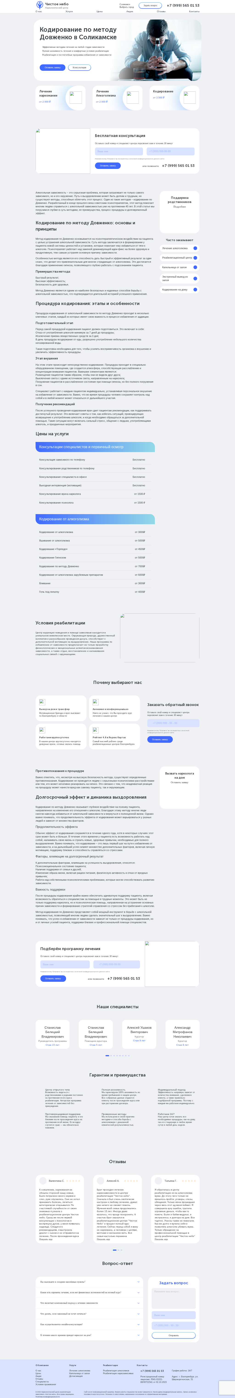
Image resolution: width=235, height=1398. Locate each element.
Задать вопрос (150, 5)
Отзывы (161, 11)
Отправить (174, 1335)
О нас (39, 11)
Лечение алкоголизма (174, 248)
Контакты (194, 11)
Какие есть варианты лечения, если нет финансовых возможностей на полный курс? (80, 1292)
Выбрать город (127, 7)
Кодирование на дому (174, 289)
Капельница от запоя (174, 267)
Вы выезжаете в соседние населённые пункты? (62, 1282)
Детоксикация (76, 1376)
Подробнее (179, 206)
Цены (100, 11)
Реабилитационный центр (177, 257)
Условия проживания (46, 1384)
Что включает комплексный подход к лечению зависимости (69, 1303)
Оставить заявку (53, 67)
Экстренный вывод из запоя (175, 278)
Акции (129, 11)
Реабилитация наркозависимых (118, 1373)
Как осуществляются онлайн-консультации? (61, 1324)
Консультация (79, 67)
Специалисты (42, 1382)
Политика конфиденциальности (48, 1397)
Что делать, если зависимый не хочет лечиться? (63, 1314)
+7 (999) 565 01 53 (183, 5)
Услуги (69, 11)
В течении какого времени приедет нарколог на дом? (65, 1335)
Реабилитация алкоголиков (116, 1371)
